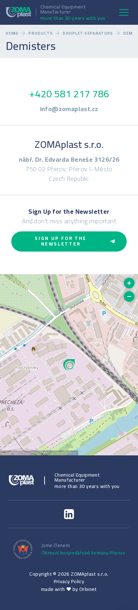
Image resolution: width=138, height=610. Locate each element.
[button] (69, 364)
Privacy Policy (69, 581)
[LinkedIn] (69, 514)
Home (12, 33)
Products (40, 33)
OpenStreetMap (40, 452)
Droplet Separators (88, 33)
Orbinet (88, 589)
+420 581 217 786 (69, 93)
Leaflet (12, 452)
